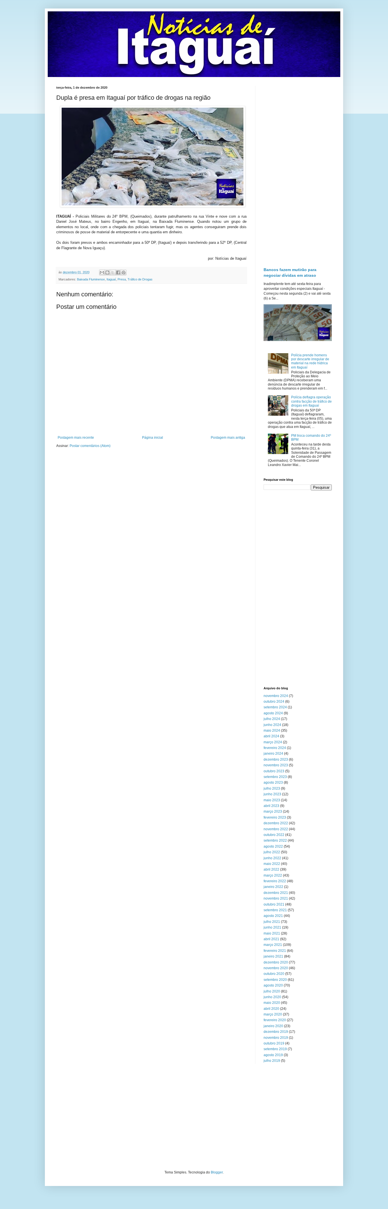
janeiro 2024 (273, 754)
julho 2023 (272, 788)
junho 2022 (272, 858)
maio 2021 (272, 933)
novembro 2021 (276, 898)
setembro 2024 (275, 707)
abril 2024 (271, 736)
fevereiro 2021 (275, 951)
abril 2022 (271, 869)
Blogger (217, 1172)
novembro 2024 (276, 696)
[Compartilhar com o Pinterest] (123, 272)
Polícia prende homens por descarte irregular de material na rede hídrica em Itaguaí (310, 361)
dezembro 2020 (276, 962)
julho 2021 (272, 922)
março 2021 (273, 945)
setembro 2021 (275, 910)
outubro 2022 (274, 835)
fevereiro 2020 (275, 1020)
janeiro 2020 (273, 1026)
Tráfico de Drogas (140, 279)
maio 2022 (272, 864)
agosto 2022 (273, 846)
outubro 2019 (274, 1043)
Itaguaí (111, 279)
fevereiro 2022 (275, 881)
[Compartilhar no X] (113, 272)
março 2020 (273, 1014)
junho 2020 (272, 997)
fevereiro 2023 (275, 817)
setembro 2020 (275, 980)
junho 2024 (272, 725)
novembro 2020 (276, 968)
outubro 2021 (274, 904)
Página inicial (152, 438)
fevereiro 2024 (275, 748)
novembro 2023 (276, 765)
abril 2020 (271, 1009)
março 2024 (273, 742)
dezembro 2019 (276, 1032)
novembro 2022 (276, 829)
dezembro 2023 (276, 759)
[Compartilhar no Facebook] (118, 272)
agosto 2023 (273, 783)
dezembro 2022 (276, 823)
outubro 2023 (274, 771)
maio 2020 (272, 1003)
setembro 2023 (275, 777)
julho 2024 (272, 719)
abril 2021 (271, 939)
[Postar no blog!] (107, 272)
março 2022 (273, 875)
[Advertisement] (298, 171)
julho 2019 (272, 1061)
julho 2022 (272, 852)
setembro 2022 (275, 840)
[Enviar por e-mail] (102, 272)
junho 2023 (272, 794)
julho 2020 (272, 991)
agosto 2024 (273, 713)
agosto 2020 (273, 985)
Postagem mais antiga (228, 438)
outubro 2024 (274, 702)
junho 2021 (272, 927)
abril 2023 (271, 806)
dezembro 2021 (276, 893)
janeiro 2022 (273, 887)
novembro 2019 (276, 1038)
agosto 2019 (273, 1055)
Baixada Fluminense (91, 279)
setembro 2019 (275, 1049)
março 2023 (273, 811)
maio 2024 (272, 731)
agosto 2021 (273, 916)
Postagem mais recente (76, 438)
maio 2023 (272, 800)
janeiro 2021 (273, 956)
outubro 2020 (274, 974)
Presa (122, 279)
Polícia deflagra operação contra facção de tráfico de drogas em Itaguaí (311, 401)
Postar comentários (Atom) (90, 446)
